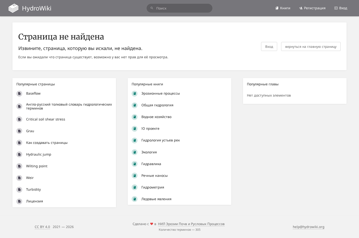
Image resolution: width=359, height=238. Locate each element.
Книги (285, 8)
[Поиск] (152, 8)
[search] (179, 8)
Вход (343, 8)
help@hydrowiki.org (308, 226)
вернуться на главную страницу (311, 46)
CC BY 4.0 (42, 226)
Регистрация (315, 8)
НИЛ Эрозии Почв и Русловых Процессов (191, 223)
